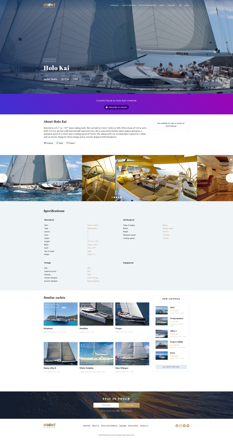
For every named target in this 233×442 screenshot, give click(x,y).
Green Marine (48, 372)
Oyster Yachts (50, 79)
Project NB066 (176, 342)
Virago (118, 328)
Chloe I (173, 331)
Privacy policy (133, 425)
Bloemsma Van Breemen (51, 332)
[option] (41, 178)
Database (114, 5)
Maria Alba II (50, 368)
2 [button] (114, 197)
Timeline (171, 5)
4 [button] (118, 197)
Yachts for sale (129, 5)
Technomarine (176, 318)
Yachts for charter (147, 5)
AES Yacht (173, 347)
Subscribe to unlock (118, 107)
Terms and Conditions (109, 425)
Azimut (172, 313)
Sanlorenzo (173, 336)
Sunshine (83, 328)
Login (186, 5)
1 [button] (112, 197)
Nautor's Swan (119, 332)
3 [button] (116, 197)
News (162, 5)
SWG (172, 307)
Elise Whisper (121, 368)
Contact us (144, 425)
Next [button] (229, 178)
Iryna (172, 353)
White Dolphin (86, 368)
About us (95, 425)
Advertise (87, 425)
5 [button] (121, 197)
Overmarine (173, 324)
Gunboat (81, 332)
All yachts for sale (171, 367)
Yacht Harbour (50, 5)
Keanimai (48, 328)
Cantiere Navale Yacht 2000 (87, 372)
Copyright (122, 425)
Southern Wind (119, 372)
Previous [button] (3, 178)
